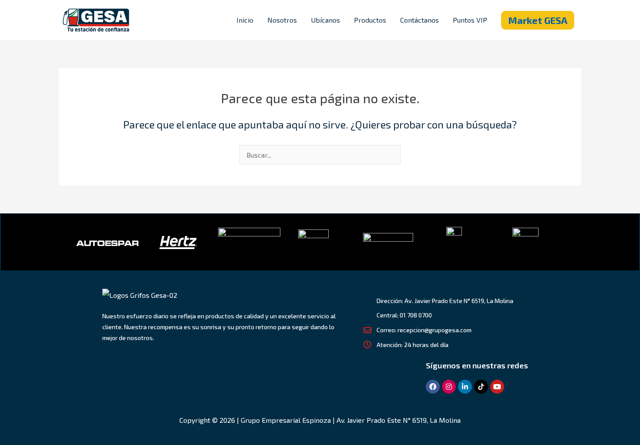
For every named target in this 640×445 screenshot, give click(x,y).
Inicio (244, 20)
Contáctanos (419, 20)
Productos (370, 20)
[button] (537, 20)
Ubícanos (325, 20)
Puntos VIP (470, 20)
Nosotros (282, 20)
